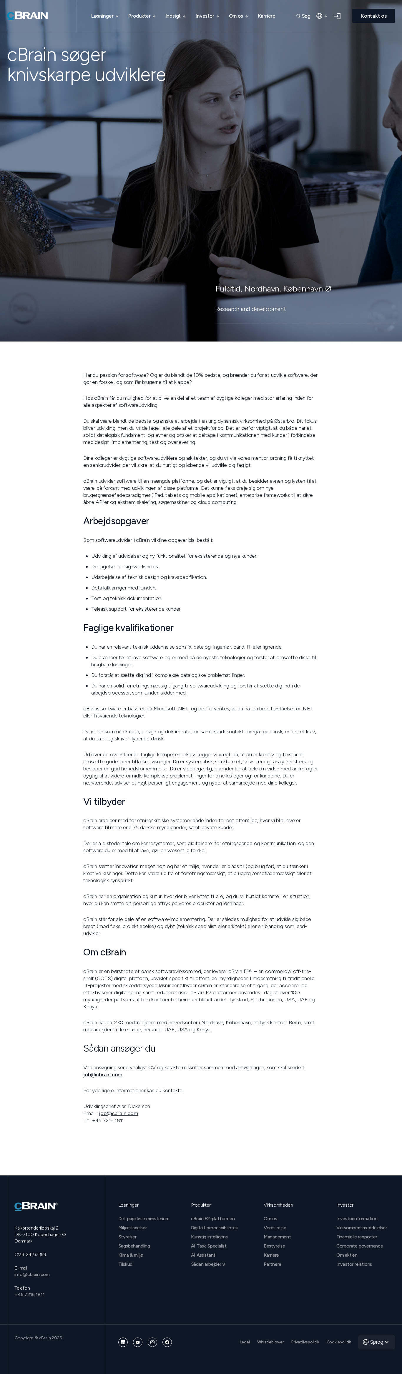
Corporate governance (359, 1246)
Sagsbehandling (134, 1246)
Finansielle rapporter (356, 1237)
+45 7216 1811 (29, 1294)
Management (277, 1237)
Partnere (272, 1264)
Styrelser (127, 1237)
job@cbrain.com (102, 1074)
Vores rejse (275, 1227)
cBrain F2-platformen (213, 1218)
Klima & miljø (130, 1255)
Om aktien (347, 1255)
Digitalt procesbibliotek (214, 1227)
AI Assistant (203, 1255)
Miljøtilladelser (132, 1227)
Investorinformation (357, 1218)
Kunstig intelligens (209, 1237)
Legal (245, 1342)
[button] (105, 16)
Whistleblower (270, 1342)
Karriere (266, 16)
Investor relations (354, 1264)
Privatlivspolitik (305, 1342)
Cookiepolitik (339, 1342)
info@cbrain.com (32, 1274)
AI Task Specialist (209, 1246)
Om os (270, 1218)
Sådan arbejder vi (208, 1264)
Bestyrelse (274, 1246)
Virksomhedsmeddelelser (361, 1227)
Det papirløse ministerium (144, 1218)
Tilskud (125, 1264)
